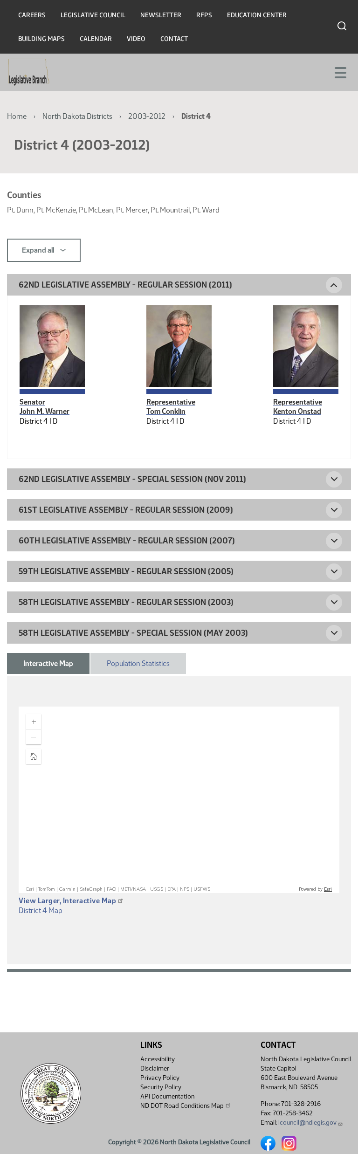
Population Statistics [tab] (138, 663)
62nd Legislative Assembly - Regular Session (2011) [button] (125, 285)
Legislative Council (93, 15)
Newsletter (160, 15)
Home (17, 116)
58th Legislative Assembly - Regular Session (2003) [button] (126, 602)
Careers (32, 15)
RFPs (204, 15)
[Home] (28, 72)
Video (136, 39)
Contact (174, 39)
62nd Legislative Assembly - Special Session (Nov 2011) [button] (132, 479)
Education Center (257, 15)
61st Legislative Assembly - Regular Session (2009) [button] (126, 510)
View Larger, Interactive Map (67, 900)
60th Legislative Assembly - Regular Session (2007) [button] (127, 541)
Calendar (96, 39)
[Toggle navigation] (340, 71)
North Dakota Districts (77, 116)
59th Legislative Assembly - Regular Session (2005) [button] (126, 571)
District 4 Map (40, 910)
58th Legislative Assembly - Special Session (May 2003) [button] (133, 633)
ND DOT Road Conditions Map (182, 1106)
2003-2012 (146, 116)
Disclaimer (154, 1068)
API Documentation (167, 1096)
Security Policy (160, 1087)
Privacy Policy (159, 1078)
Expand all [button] (38, 250)
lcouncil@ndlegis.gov (307, 1123)
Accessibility (157, 1059)
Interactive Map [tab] (48, 663)
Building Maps (41, 39)
